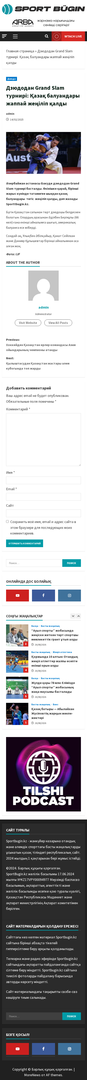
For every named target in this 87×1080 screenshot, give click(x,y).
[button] (4, 36)
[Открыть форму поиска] (46, 36)
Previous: (41, 345)
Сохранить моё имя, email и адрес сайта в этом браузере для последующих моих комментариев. (43, 527)
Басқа (35, 626)
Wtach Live (73, 36)
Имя (10, 472)
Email (11, 489)
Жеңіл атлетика (62, 652)
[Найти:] (34, 563)
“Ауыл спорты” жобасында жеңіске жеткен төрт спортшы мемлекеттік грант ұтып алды (17, 635)
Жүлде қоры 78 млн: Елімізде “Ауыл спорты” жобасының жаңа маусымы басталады (17, 688)
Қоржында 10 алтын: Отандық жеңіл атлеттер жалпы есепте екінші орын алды (17, 662)
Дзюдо (11, 78)
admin (10, 113)
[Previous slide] (72, 616)
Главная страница (20, 51)
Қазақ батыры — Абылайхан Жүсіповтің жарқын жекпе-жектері (17, 714)
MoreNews (32, 1075)
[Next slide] (78, 616)
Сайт (10, 505)
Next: (37, 363)
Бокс (55, 704)
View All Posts (58, 323)
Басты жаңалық (50, 626)
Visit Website (28, 323)
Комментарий (18, 409)
